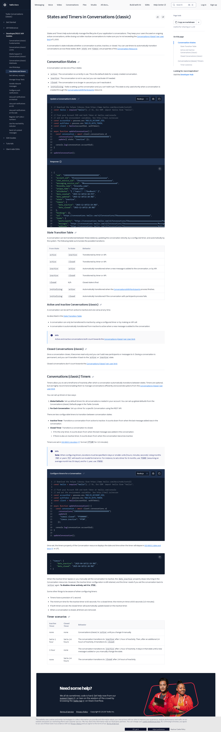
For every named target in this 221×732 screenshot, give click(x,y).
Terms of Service (113, 724)
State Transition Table (188, 46)
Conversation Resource (127, 49)
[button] (15, 22)
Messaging (39, 5)
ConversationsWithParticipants (81, 90)
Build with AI (135, 5)
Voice (50, 5)
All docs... (105, 5)
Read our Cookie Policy (178, 729)
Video (59, 5)
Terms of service (67, 712)
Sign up (213, 5)
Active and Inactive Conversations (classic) (188, 51)
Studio (94, 5)
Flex (84, 5)
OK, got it (136, 729)
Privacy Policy (82, 712)
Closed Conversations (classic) (191, 56)
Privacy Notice (76, 724)
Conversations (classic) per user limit (102, 364)
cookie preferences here (151, 721)
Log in (203, 5)
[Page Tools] (198, 22)
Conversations (72, 5)
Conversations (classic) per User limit (119, 339)
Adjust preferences (159, 729)
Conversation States (187, 42)
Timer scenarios (186, 65)
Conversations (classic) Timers (190, 61)
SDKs (147, 5)
